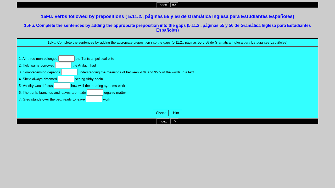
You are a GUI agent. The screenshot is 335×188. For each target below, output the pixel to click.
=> (174, 5)
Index (163, 5)
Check (161, 113)
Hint (176, 113)
